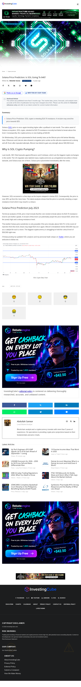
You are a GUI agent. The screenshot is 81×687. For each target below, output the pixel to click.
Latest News (40, 608)
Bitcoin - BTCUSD (15, 286)
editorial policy (25, 391)
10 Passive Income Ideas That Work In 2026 (65, 450)
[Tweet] (8, 85)
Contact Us (57, 604)
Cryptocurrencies (27, 80)
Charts (18, 604)
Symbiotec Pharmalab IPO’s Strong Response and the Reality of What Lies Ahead (65, 487)
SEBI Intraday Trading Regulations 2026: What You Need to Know (24, 474)
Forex (13, 468)
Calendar (27, 604)
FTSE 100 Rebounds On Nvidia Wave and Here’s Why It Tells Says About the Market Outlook (64, 475)
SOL (10, 127)
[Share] (3, 85)
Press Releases (16, 491)
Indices (13, 477)
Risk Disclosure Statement (9, 639)
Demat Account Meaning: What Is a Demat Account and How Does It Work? (65, 463)
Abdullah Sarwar (25, 421)
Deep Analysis (55, 468)
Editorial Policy (69, 604)
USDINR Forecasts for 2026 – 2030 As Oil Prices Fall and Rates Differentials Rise (24, 463)
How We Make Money (12, 673)
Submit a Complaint (11, 670)
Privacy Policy (45, 604)
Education (9, 604)
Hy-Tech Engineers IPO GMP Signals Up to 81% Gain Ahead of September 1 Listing (24, 451)
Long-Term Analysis (22, 468)
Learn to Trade (55, 454)
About (35, 604)
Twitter (61, 237)
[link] (9, 3)
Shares (13, 456)
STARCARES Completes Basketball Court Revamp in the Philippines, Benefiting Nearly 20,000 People (24, 487)
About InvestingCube (12, 660)
